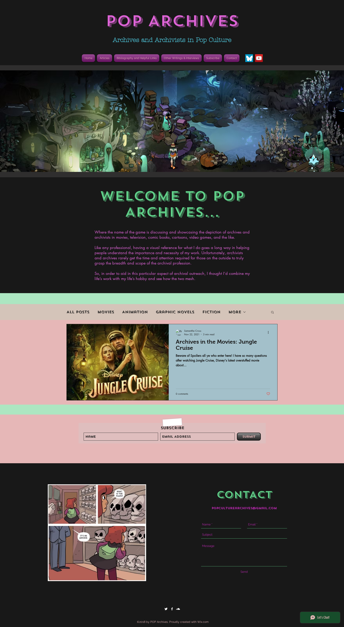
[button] (136, 58)
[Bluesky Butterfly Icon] (249, 58)
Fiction (211, 312)
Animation (135, 312)
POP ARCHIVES (172, 21)
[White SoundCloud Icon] (178, 609)
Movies (105, 312)
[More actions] (269, 332)
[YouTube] (259, 58)
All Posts (77, 312)
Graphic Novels (175, 312)
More (234, 312)
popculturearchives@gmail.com (244, 508)
